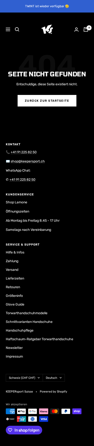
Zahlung (12, 261)
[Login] (76, 29)
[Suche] (17, 29)
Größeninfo (14, 296)
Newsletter (14, 348)
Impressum (14, 356)
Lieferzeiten (15, 278)
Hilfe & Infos (15, 252)
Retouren (13, 287)
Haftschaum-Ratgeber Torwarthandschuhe (39, 339)
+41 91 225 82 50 (24, 152)
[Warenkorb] (85, 29)
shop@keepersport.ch (28, 161)
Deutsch (51, 377)
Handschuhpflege (20, 330)
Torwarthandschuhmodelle (26, 313)
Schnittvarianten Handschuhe (29, 322)
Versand (12, 270)
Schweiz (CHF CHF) (22, 377)
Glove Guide (15, 304)
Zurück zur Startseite (47, 100)
